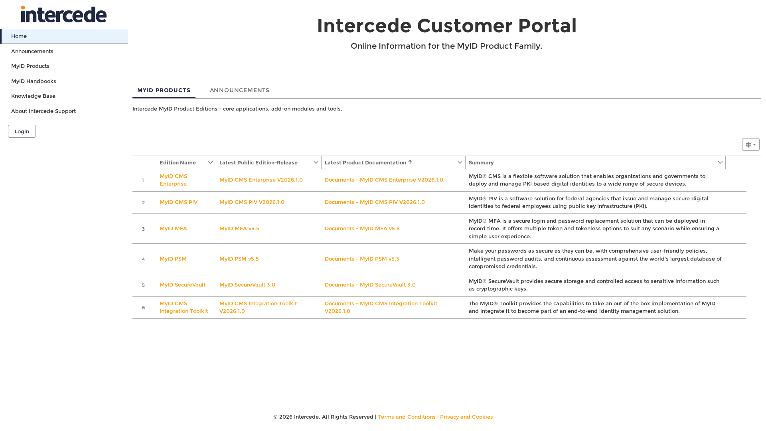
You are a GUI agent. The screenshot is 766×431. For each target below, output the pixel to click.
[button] (181, 162)
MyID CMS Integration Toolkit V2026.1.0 (258, 307)
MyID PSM (173, 258)
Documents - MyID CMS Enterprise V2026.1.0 (384, 179)
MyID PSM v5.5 (239, 258)
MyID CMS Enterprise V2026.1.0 (261, 179)
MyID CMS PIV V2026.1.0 (251, 202)
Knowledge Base (33, 96)
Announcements (32, 51)
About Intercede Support (43, 111)
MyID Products (30, 66)
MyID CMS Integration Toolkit (184, 307)
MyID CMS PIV (178, 202)
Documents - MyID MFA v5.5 (362, 228)
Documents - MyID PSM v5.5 (362, 258)
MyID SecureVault (182, 284)
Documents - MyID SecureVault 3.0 (370, 284)
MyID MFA (173, 228)
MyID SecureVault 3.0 (247, 284)
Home (19, 36)
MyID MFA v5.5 (239, 228)
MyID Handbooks (33, 81)
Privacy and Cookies (466, 416)
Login (22, 131)
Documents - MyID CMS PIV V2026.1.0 (375, 202)
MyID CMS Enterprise (173, 180)
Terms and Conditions (407, 416)
